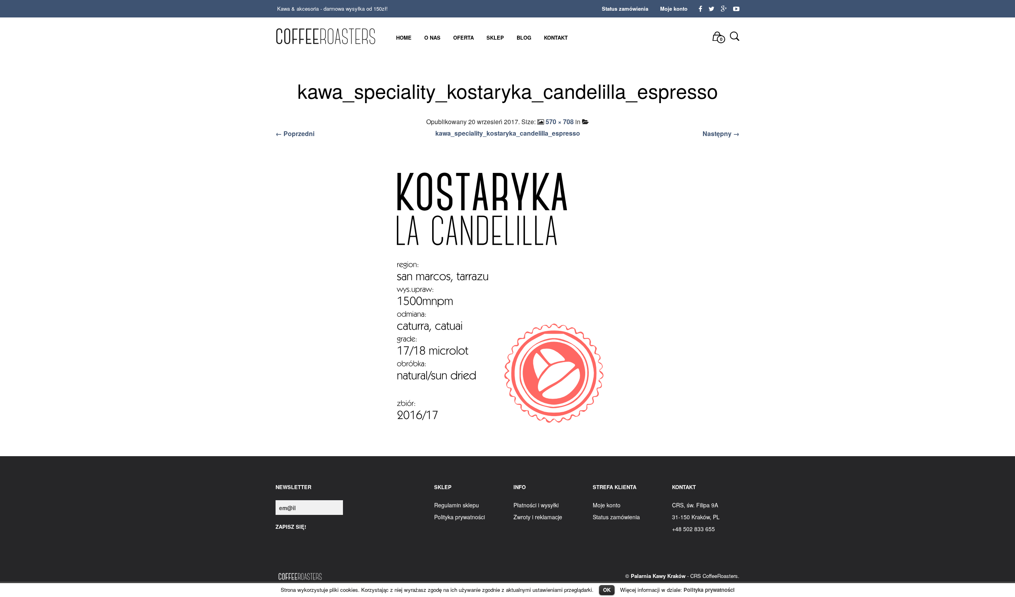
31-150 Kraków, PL (696, 517)
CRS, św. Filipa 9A (695, 505)
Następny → (721, 133)
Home (404, 37)
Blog (524, 37)
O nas (432, 37)
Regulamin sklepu (456, 505)
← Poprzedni (295, 133)
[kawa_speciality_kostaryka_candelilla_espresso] (507, 298)
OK (607, 589)
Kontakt (556, 37)
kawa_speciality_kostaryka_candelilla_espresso (507, 133)
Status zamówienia (625, 8)
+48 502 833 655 (693, 529)
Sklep (495, 37)
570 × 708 (560, 121)
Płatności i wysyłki (536, 505)
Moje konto (674, 8)
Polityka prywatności (709, 589)
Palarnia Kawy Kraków (658, 576)
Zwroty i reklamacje (537, 517)
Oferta (463, 37)
